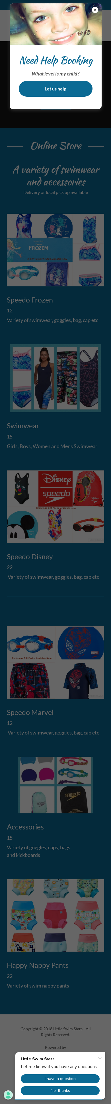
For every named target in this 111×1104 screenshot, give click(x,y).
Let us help (55, 88)
